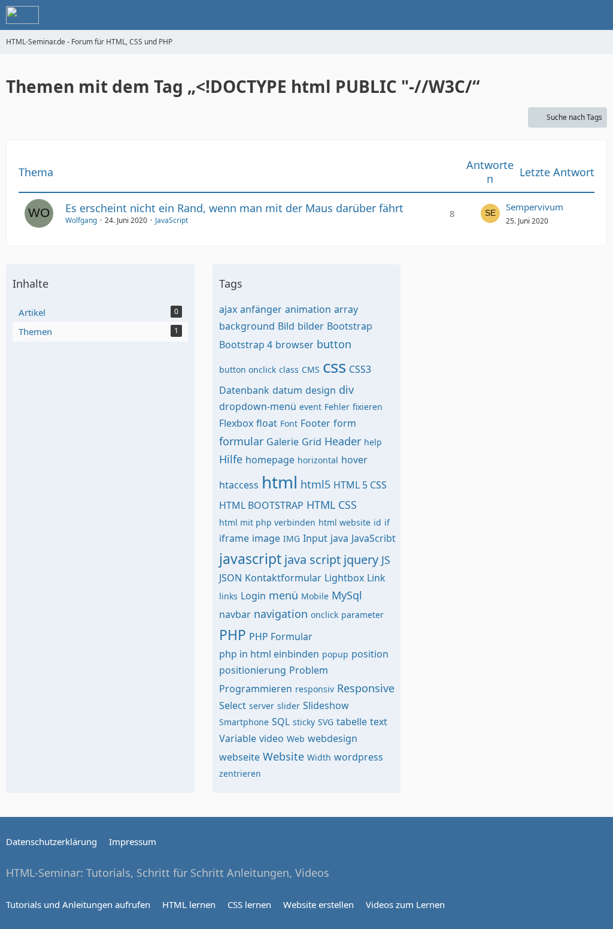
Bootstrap (349, 326)
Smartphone (244, 722)
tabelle (351, 721)
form (344, 423)
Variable (237, 738)
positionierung (252, 670)
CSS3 (360, 369)
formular (241, 441)
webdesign (332, 738)
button (334, 344)
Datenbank (244, 390)
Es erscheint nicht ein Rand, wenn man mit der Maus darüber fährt (234, 208)
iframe (234, 538)
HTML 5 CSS (360, 484)
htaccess (239, 484)
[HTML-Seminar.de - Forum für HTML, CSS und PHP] (22, 15)
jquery (361, 559)
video (271, 738)
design (320, 390)
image (266, 538)
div (346, 389)
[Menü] (597, 15)
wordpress (358, 757)
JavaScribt (373, 538)
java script (312, 559)
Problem (308, 670)
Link (376, 577)
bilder (311, 326)
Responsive (365, 688)
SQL (281, 721)
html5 (315, 484)
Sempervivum (534, 207)
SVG (325, 722)
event (310, 406)
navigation (281, 614)
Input (315, 538)
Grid (311, 441)
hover (354, 459)
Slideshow (326, 705)
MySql (347, 595)
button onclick (247, 369)
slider (288, 705)
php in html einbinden (269, 653)
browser (294, 344)
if (387, 522)
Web (296, 738)
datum (287, 390)
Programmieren (255, 688)
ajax (228, 309)
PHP (232, 634)
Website (283, 756)
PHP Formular (280, 636)
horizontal (318, 460)
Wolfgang (81, 220)
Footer (315, 423)
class (289, 369)
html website (344, 522)
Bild (286, 326)
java (339, 538)
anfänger (261, 309)
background (247, 326)
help (373, 442)
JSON (230, 577)
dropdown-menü (257, 406)
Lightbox (344, 577)
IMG (291, 538)
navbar (235, 614)
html (280, 481)
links (228, 596)
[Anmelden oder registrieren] (567, 15)
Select (232, 705)
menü (283, 595)
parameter (362, 614)
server (261, 705)
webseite (239, 757)
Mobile (315, 596)
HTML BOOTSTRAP (261, 505)
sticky (304, 722)
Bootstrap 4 (245, 344)
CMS (311, 369)
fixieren (368, 406)
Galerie (282, 441)
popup (335, 654)
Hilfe (230, 459)
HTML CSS (331, 504)
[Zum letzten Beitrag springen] (490, 213)
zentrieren (240, 773)
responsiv (314, 689)
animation (308, 309)
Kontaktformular (283, 577)
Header (342, 441)
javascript (250, 558)
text (378, 721)
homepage (270, 459)
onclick (324, 614)
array (346, 309)
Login (253, 595)
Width (319, 757)
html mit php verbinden (267, 522)
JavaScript (171, 220)
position (370, 653)
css (334, 366)
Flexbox (236, 423)
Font (289, 423)
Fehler (337, 406)
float (266, 423)
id (377, 522)
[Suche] (538, 15)
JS (385, 560)
